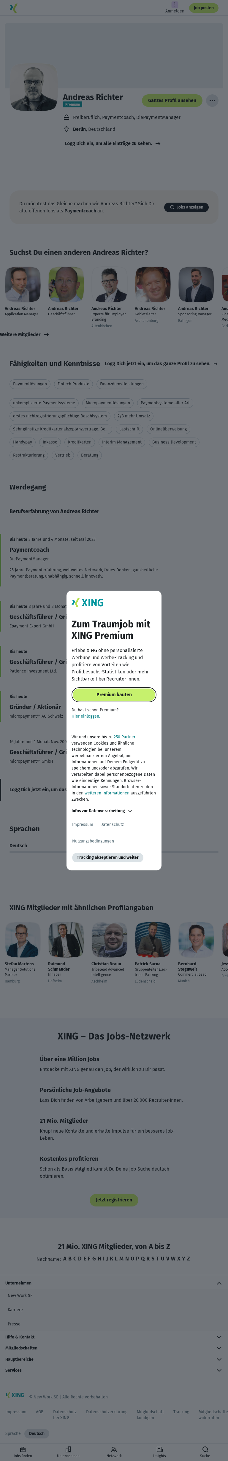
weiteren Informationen (107, 793)
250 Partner (124, 737)
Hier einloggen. (86, 716)
